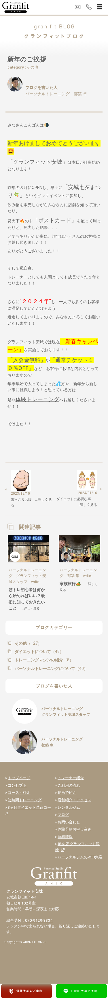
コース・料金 (19, 792)
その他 (32, 67)
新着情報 (65, 837)
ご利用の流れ (69, 785)
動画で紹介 (67, 792)
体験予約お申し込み (74, 829)
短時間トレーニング (24, 800)
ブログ (63, 814)
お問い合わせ (69, 822)
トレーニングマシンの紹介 (43, 660)
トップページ (19, 778)
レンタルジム (69, 807)
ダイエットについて (39, 651)
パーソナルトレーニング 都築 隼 (56, 93)
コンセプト (17, 785)
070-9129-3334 (39, 920)
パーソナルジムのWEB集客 (80, 857)
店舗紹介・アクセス (74, 800)
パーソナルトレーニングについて (51, 668)
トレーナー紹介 (71, 778)
